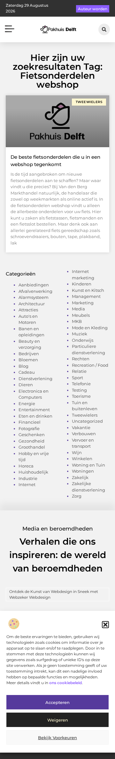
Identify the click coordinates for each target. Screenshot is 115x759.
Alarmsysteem (34, 297)
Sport (77, 377)
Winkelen (82, 458)
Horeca (26, 465)
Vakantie (81, 427)
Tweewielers (84, 415)
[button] (105, 624)
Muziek (79, 333)
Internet (27, 484)
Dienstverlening (35, 378)
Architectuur (32, 303)
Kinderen (81, 283)
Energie (27, 403)
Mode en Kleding (90, 327)
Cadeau (27, 372)
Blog (23, 366)
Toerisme (81, 396)
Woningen (83, 471)
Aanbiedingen (34, 284)
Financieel (30, 422)
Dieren (26, 384)
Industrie (28, 478)
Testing (79, 390)
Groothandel (32, 447)
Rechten (80, 358)
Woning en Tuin (88, 464)
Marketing (83, 302)
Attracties (28, 309)
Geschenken (32, 434)
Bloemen (28, 359)
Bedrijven (29, 353)
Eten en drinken (35, 416)
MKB (77, 321)
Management (86, 296)
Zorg (76, 496)
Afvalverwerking (35, 291)
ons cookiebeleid (65, 682)
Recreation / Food (90, 365)
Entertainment (34, 409)
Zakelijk (80, 477)
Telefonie (81, 383)
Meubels (81, 315)
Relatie (79, 371)
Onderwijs (82, 340)
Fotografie (29, 428)
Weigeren (57, 720)
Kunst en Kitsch (88, 290)
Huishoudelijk (33, 472)
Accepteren (57, 702)
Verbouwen (84, 433)
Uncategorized (87, 421)
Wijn (77, 452)
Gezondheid (31, 440)
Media (78, 308)
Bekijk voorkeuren (57, 737)
